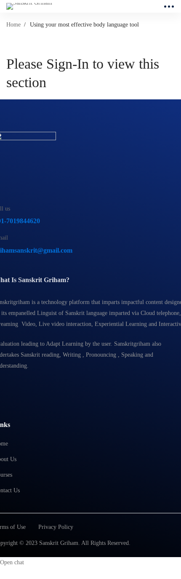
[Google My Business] (36, 387)
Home (13, 24)
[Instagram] (17, 387)
